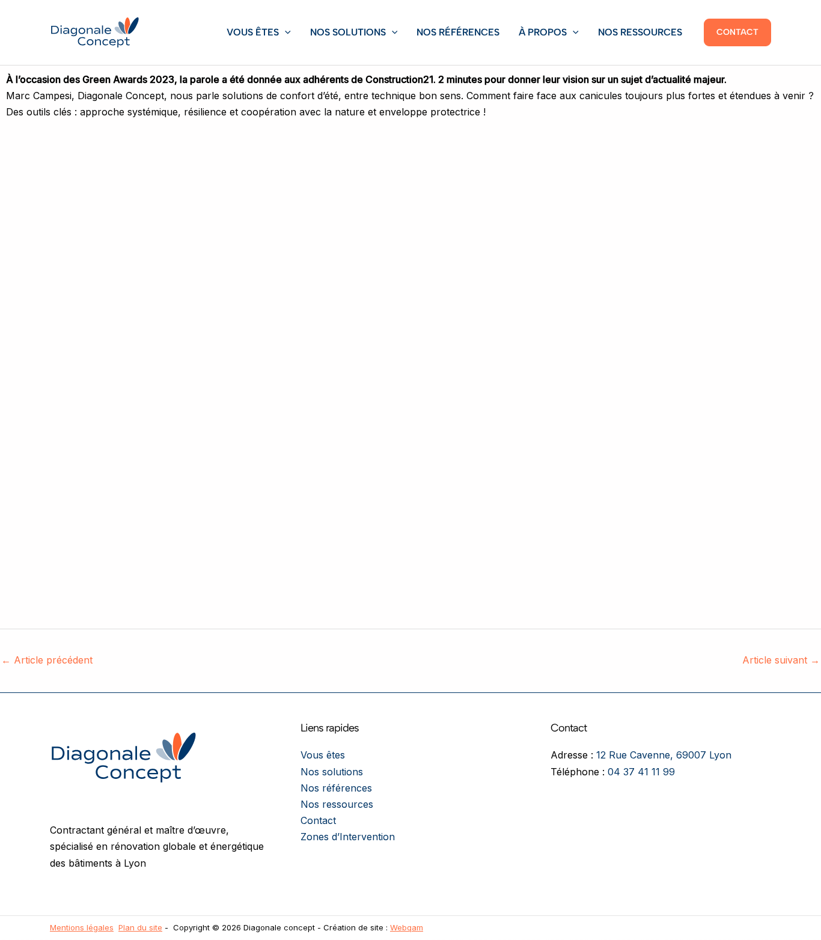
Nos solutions (348, 32)
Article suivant (781, 660)
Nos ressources (640, 32)
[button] (285, 32)
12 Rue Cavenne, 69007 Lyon (663, 755)
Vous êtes (253, 32)
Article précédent (47, 660)
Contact (318, 820)
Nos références (458, 32)
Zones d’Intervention (348, 837)
